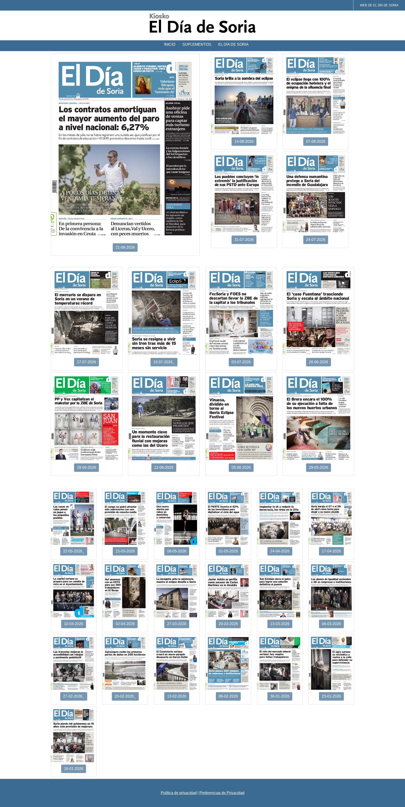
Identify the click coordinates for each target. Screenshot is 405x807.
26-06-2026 (318, 362)
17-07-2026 (86, 362)
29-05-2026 (318, 467)
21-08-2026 (125, 247)
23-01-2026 (331, 696)
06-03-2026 (331, 624)
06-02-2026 (228, 696)
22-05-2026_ (73, 551)
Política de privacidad (179, 793)
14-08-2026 (244, 141)
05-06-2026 (241, 467)
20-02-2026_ (125, 696)
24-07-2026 (315, 240)
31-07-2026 (244, 240)
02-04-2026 (125, 624)
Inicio (169, 44)
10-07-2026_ (164, 362)
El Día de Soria (233, 44)
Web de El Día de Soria (379, 5)
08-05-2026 (176, 551)
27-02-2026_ (73, 696)
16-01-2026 (73, 769)
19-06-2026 (86, 467)
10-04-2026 (73, 624)
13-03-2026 (279, 624)
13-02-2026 (176, 696)
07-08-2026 (315, 141)
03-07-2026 (241, 362)
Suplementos (196, 44)
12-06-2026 (163, 467)
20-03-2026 (228, 624)
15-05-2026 (125, 551)
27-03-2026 (176, 624)
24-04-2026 (279, 551)
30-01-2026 (279, 696)
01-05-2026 (228, 551)
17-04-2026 (331, 551)
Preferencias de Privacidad (221, 793)
